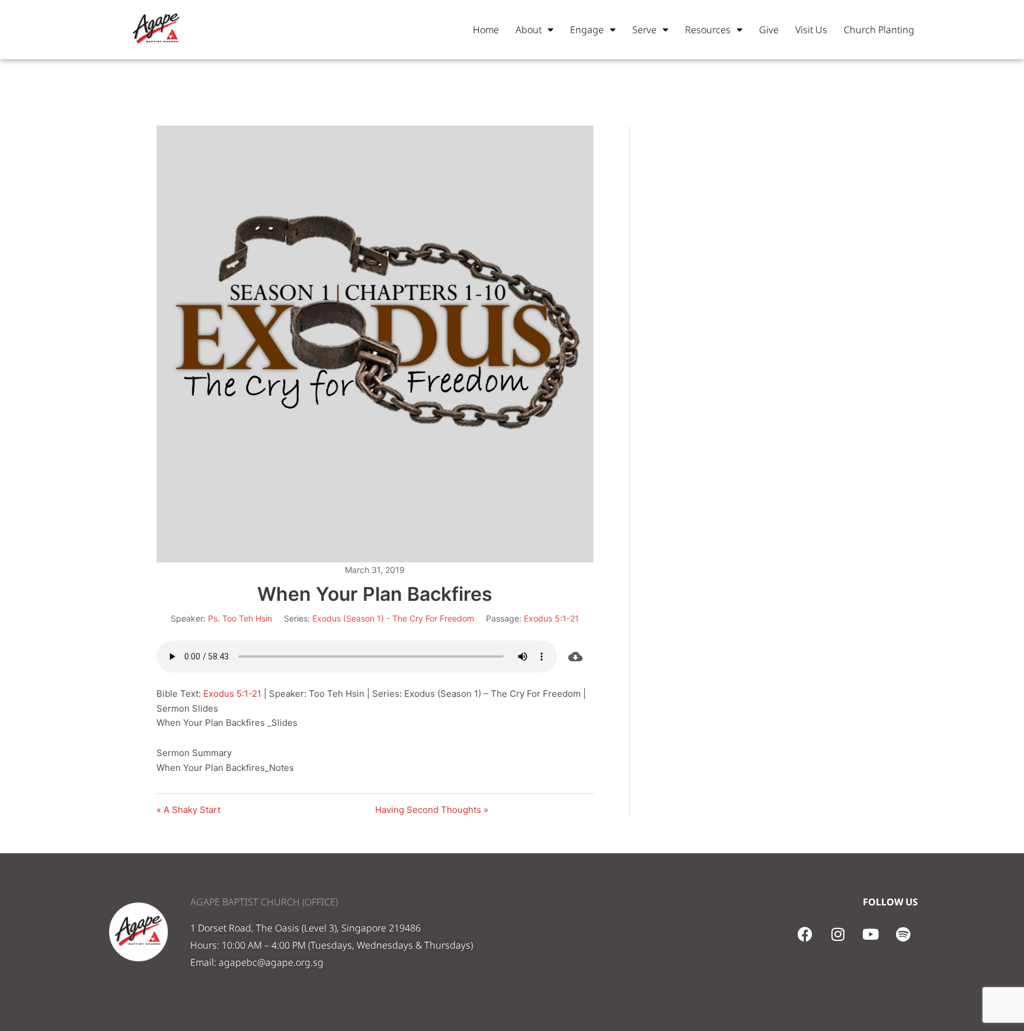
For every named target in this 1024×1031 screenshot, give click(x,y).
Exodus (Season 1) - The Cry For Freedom (393, 618)
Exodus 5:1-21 (551, 618)
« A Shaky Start (188, 809)
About (529, 29)
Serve (644, 29)
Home (486, 29)
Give (769, 29)
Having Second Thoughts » (431, 809)
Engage (587, 29)
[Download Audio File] (575, 657)
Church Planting (879, 29)
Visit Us (811, 29)
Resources (708, 29)
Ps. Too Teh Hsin (240, 618)
